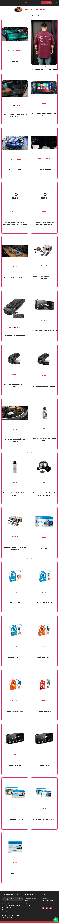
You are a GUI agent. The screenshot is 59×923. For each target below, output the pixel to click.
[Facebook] (43, 908)
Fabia (30, 15)
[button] (26, 3)
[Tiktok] (50, 908)
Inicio (21, 15)
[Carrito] (56, 2)
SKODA (26, 15)
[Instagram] (47, 908)
